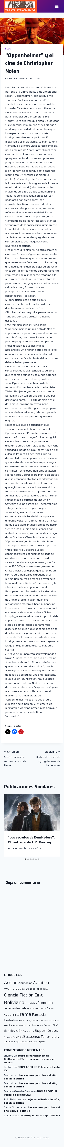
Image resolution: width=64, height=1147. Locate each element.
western (33, 1041)
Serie (47, 1025)
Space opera (28, 1031)
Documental (10, 1015)
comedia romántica (38, 1008)
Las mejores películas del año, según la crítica (30, 1077)
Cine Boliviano (23, 998)
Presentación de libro (22, 1025)
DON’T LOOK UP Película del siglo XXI (32, 1068)
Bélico (45, 989)
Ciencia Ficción (19, 994)
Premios (8, 1025)
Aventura (41, 983)
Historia (22, 1020)
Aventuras (11, 988)
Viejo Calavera (21, 1041)
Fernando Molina (17, 78)
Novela (44, 1020)
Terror (45, 1036)
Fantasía (39, 1014)
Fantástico (11, 1020)
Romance (37, 1025)
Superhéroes (46, 1030)
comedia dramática (16, 1008)
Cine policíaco (31, 1003)
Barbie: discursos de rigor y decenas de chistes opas (48, 759)
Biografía (24, 989)
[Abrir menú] (56, 6)
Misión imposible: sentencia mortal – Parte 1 (15, 759)
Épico (42, 1041)
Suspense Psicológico (13, 1037)
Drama (23, 1014)
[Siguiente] (54, 825)
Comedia (45, 1003)
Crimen (50, 1008)
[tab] (25, 859)
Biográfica (36, 989)
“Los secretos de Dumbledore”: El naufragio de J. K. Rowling (31, 840)
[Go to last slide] (10, 825)
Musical (37, 1020)
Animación (25, 983)
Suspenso (31, 1036)
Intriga (29, 1020)
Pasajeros (54, 1020)
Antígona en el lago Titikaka (41, 1115)
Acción (11, 982)
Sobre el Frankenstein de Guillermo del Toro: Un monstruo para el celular (29, 1059)
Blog (8, 48)
